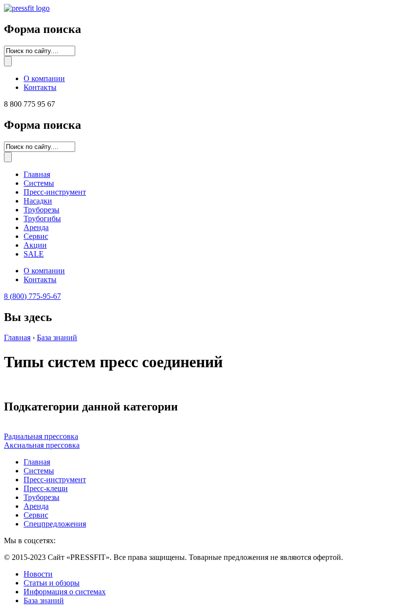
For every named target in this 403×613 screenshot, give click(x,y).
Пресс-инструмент (55, 192)
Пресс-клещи (46, 488)
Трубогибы (42, 218)
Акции (35, 245)
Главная (37, 174)
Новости (38, 574)
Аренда (36, 227)
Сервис (36, 236)
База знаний (57, 337)
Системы (39, 183)
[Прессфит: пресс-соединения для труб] (27, 8)
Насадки (38, 201)
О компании (44, 78)
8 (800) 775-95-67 (32, 296)
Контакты (40, 87)
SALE (34, 254)
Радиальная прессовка (41, 436)
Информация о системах (65, 591)
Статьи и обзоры (52, 583)
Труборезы (41, 209)
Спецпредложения (55, 524)
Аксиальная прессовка (42, 445)
